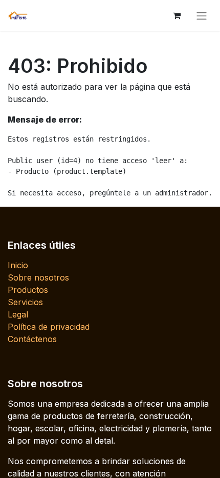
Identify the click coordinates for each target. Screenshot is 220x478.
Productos (28, 290)
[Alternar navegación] (201, 15)
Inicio (18, 265)
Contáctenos (32, 339)
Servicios (25, 302)
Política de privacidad (49, 327)
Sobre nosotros (38, 277)
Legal (18, 314)
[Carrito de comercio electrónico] (176, 15)
